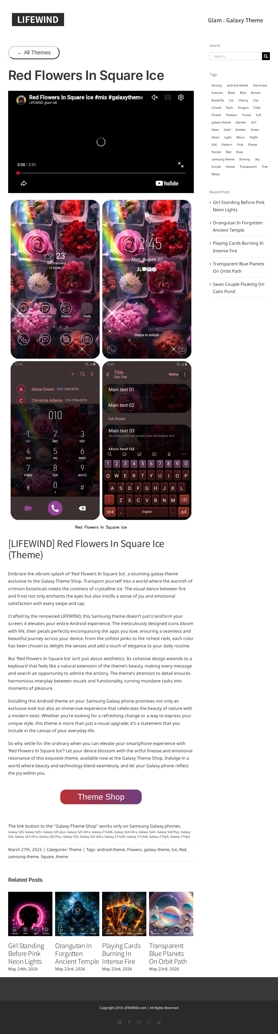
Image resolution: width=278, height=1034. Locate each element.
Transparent (248, 166)
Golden (240, 130)
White (215, 174)
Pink (240, 144)
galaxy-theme (156, 849)
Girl (253, 122)
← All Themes (34, 52)
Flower (216, 115)
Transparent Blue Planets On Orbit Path (168, 953)
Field (257, 107)
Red (182, 849)
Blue (243, 93)
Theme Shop (101, 796)
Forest (246, 115)
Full (258, 115)
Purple (216, 152)
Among (216, 85)
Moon (240, 137)
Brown (256, 93)
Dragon (243, 107)
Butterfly (217, 100)
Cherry (243, 100)
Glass (215, 130)
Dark (229, 107)
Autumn (217, 93)
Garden (241, 122)
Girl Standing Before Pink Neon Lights (26, 953)
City (255, 100)
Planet (252, 144)
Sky (257, 159)
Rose (239, 152)
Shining (244, 159)
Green (255, 130)
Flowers (134, 849)
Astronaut (260, 85)
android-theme (111, 849)
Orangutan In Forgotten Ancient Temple (77, 953)
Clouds (216, 107)
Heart (215, 137)
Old (214, 144)
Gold (227, 130)
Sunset (216, 166)
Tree (265, 166)
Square (47, 856)
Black (231, 93)
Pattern (227, 144)
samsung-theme (23, 856)
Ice (174, 849)
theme (62, 856)
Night (254, 137)
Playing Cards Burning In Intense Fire (121, 953)
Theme (75, 849)
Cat (231, 100)
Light (228, 137)
